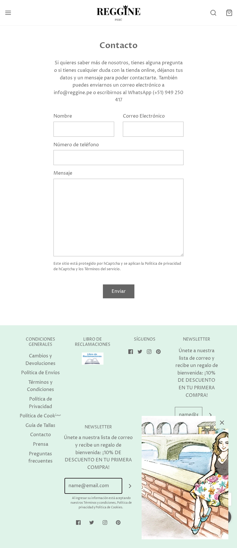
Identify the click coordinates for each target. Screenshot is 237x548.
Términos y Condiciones (40, 386)
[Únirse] (210, 415)
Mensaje (62, 173)
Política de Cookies (40, 416)
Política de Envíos (40, 373)
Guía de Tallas (40, 425)
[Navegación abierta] (8, 13)
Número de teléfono (76, 145)
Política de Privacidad (40, 403)
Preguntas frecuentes (40, 458)
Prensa (40, 444)
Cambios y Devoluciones (40, 360)
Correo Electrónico (144, 116)
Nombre (62, 116)
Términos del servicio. (102, 269)
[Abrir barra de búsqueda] (213, 13)
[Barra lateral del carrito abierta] (229, 13)
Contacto (40, 435)
